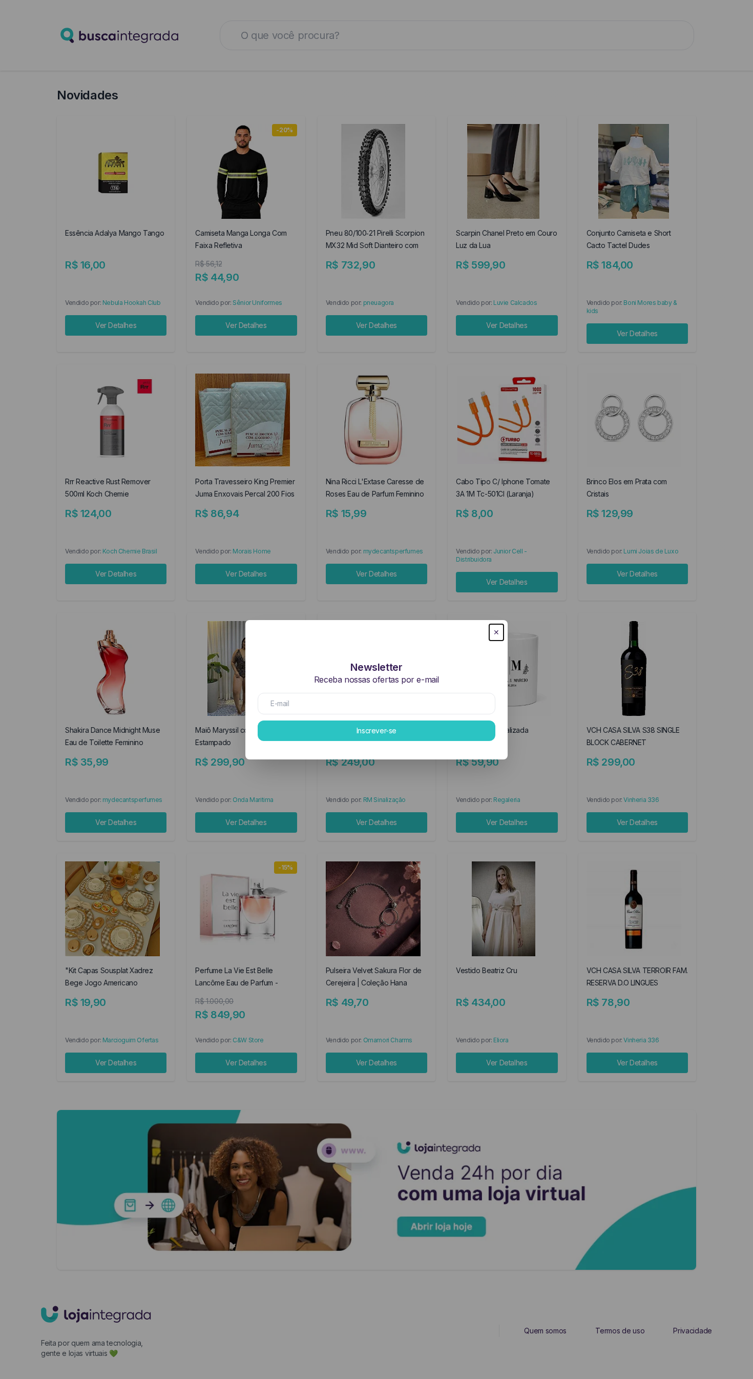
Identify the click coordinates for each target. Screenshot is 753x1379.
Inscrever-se (376, 730)
